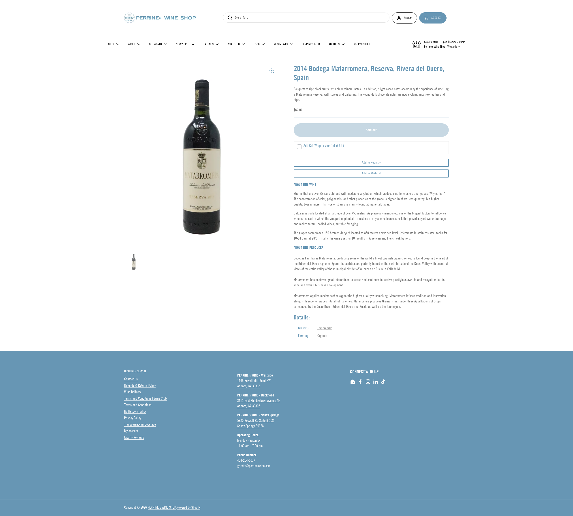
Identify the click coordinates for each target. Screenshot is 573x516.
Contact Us (131, 379)
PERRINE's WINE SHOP (162, 507)
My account (131, 431)
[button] (433, 18)
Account (408, 17)
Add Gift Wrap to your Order (324, 146)
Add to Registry (371, 162)
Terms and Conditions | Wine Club (145, 398)
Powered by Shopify (188, 507)
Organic (322, 336)
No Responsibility (135, 411)
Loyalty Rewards (134, 437)
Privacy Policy (132, 418)
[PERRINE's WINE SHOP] (160, 18)
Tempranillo (324, 328)
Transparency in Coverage (140, 424)
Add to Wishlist (371, 173)
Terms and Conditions (137, 405)
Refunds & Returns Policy (140, 385)
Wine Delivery (132, 392)
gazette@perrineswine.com (254, 466)
